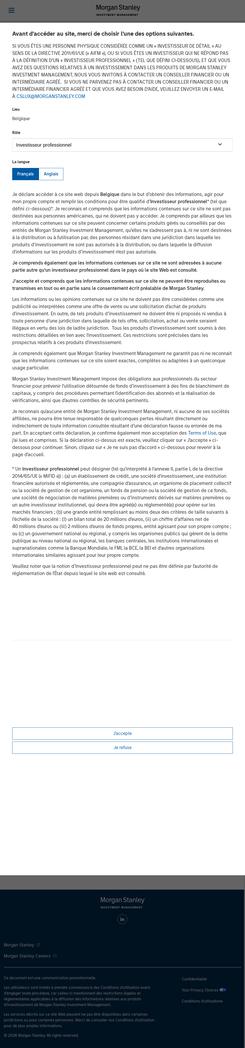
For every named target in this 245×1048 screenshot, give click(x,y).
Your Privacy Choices (200, 990)
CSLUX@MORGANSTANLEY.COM (51, 96)
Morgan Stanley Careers (27, 956)
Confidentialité (194, 979)
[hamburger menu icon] (11, 10)
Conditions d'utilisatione (202, 1001)
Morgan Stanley (19, 945)
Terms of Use (202, 433)
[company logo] (118, 10)
